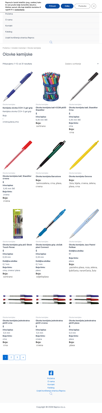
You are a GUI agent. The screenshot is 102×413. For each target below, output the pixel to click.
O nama (8, 20)
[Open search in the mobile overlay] (51, 42)
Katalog (8, 31)
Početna (9, 14)
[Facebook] (51, 373)
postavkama (19, 10)
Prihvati (52, 6)
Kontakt (8, 25)
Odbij (67, 6)
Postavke (82, 6)
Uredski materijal (18, 48)
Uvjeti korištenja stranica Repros (19, 37)
